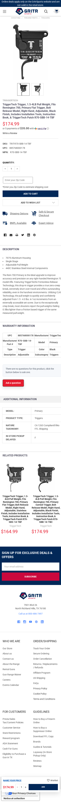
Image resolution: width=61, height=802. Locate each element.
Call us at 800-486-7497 (31, 613)
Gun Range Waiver (12, 674)
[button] (26, 128)
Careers (6, 679)
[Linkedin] (28, 235)
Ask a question (13, 383)
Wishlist (54, 780)
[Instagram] (24, 621)
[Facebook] (5, 235)
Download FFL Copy (43, 736)
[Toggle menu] (4, 11)
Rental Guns (9, 669)
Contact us (8, 658)
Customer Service (11, 727)
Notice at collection (14, 798)
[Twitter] (22, 235)
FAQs (36, 683)
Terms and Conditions (46, 699)
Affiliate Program (41, 672)
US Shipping (39, 678)
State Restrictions (11, 733)
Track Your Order (41, 648)
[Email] (11, 235)
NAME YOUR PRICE (12, 780)
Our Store (7, 648)
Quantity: (8, 162)
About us (7, 653)
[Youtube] (30, 621)
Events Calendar (11, 685)
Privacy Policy (46, 688)
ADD (43, 787)
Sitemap (37, 766)
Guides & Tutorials (42, 747)
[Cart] (56, 11)
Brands (37, 741)
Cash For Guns (10, 748)
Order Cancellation (42, 658)
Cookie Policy (46, 694)
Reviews (37, 761)
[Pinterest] (34, 235)
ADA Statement (10, 743)
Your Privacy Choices (24, 793)
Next (57, 455)
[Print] (16, 235)
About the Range (11, 664)
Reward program (11, 738)
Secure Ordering (41, 653)
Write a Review (10, 133)
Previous (51, 455)
